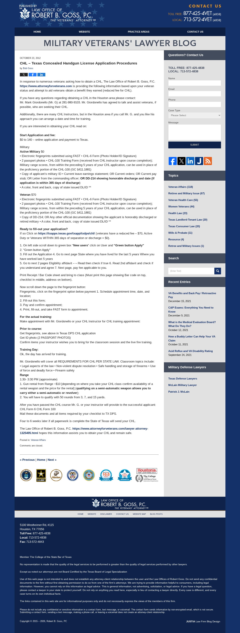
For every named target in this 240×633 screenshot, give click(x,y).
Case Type (174, 110)
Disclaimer (106, 514)
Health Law (177, 213)
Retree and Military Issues (186, 245)
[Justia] (199, 161)
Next (52, 459)
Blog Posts (156, 514)
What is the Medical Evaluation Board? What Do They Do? (192, 324)
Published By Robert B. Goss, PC (194, 13)
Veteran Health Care (183, 200)
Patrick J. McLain (178, 391)
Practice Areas (138, 31)
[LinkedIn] (190, 161)
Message (173, 122)
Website (84, 31)
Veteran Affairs (38, 440)
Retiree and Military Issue (186, 193)
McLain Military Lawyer (182, 385)
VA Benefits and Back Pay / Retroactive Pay (192, 295)
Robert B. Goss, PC (57, 621)
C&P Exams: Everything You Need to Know (190, 309)
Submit (194, 144)
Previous (27, 459)
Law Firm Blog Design (203, 621)
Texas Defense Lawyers (182, 378)
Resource (176, 239)
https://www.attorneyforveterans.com (46, 86)
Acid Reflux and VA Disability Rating (190, 351)
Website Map (139, 514)
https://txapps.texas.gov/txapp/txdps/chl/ (66, 233)
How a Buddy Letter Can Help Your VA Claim (191, 338)
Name (171, 78)
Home (37, 31)
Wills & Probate (180, 232)
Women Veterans (181, 206)
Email (171, 89)
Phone (172, 99)
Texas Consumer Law (184, 226)
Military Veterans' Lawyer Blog (62, 14)
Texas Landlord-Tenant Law (187, 219)
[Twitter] (181, 161)
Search (217, 271)
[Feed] (207, 161)
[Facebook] (172, 161)
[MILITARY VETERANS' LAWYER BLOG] (120, 43)
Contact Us (195, 31)
